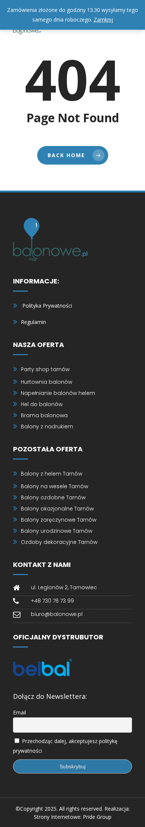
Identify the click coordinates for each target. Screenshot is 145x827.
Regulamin (33, 321)
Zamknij (103, 19)
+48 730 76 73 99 (52, 600)
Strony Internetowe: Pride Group (73, 816)
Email (19, 712)
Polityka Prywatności (47, 305)
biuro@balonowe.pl (57, 614)
